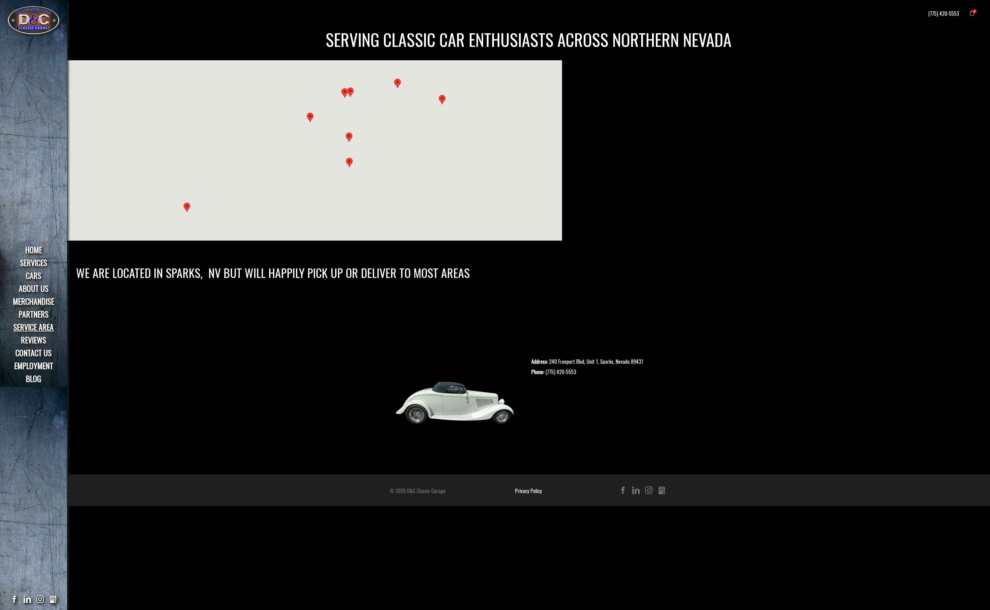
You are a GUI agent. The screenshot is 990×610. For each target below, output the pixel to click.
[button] (344, 93)
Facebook (623, 490)
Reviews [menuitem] (33, 340)
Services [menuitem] (33, 262)
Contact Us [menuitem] (33, 353)
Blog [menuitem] (33, 378)
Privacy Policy (528, 491)
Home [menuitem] (33, 250)
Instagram (649, 490)
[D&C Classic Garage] (33, 17)
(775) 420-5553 (943, 13)
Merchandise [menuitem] (33, 301)
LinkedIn (636, 490)
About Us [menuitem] (33, 288)
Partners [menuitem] (33, 314)
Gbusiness (661, 490)
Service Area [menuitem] (33, 327)
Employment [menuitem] (33, 365)
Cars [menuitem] (33, 275)
